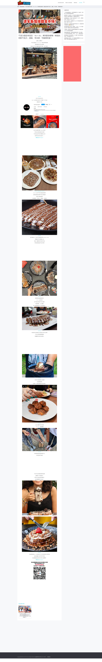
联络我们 (48, 656)
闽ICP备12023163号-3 (42, 656)
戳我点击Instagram (39, 137)
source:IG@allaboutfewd (39, 191)
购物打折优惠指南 (69, 2)
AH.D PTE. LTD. (25, 656)
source (39, 96)
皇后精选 (80, 2)
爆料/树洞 (22, 603)
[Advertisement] (39, 87)
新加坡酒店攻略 (61, 2)
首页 (18, 6)
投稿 (19, 603)
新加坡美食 (22, 6)
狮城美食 (75, 2)
